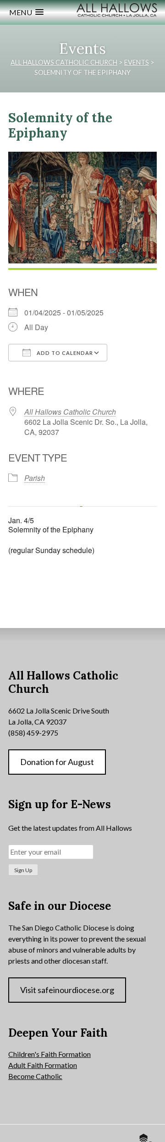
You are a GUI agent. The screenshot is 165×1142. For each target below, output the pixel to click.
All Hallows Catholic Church (70, 411)
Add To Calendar (64, 353)
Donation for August (57, 762)
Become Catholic (35, 1076)
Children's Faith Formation (49, 1054)
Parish (34, 478)
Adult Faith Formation (42, 1065)
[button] (26, 12)
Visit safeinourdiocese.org (67, 990)
